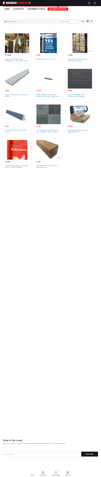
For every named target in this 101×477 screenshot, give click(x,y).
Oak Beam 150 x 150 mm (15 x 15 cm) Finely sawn (47, 166)
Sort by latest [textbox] (64, 21)
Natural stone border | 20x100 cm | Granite (16, 95)
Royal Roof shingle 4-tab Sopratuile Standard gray (76, 95)
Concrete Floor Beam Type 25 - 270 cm (15, 131)
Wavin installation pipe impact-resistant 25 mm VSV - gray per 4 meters (47, 95)
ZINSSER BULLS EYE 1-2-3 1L (46, 59)
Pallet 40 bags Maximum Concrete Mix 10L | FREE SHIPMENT (16, 166)
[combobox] (67, 21)
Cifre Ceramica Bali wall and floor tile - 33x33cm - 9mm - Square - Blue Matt (47, 131)
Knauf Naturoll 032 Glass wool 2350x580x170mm (78, 131)
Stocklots (19, 9)
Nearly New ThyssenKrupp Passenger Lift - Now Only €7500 (16, 60)
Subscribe (90, 454)
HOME (7, 9)
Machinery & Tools (36, 9)
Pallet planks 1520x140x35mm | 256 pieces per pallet (78, 60)
